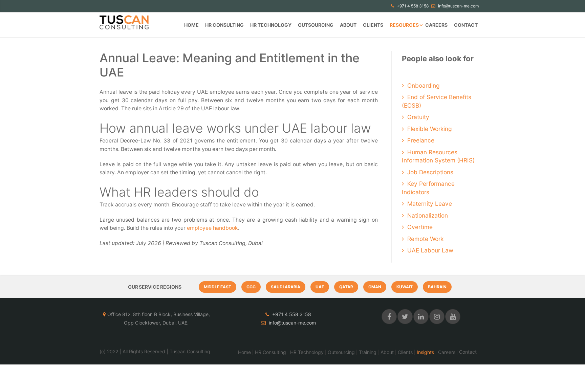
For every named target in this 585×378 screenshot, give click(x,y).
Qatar (346, 286)
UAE (320, 286)
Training (367, 352)
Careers (436, 25)
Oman (374, 286)
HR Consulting (224, 25)
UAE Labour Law (430, 250)
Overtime (420, 226)
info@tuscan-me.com (458, 5)
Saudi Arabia (285, 286)
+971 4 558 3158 (412, 5)
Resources (404, 25)
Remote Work (425, 238)
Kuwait (404, 286)
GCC (251, 286)
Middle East (217, 286)
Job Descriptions (430, 172)
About (348, 25)
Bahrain (437, 286)
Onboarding (423, 85)
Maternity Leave (429, 203)
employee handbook (212, 228)
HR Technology (270, 25)
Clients (373, 25)
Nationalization (427, 215)
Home (191, 25)
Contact (466, 25)
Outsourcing (315, 25)
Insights (425, 352)
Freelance (420, 140)
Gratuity (418, 116)
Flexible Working (429, 128)
